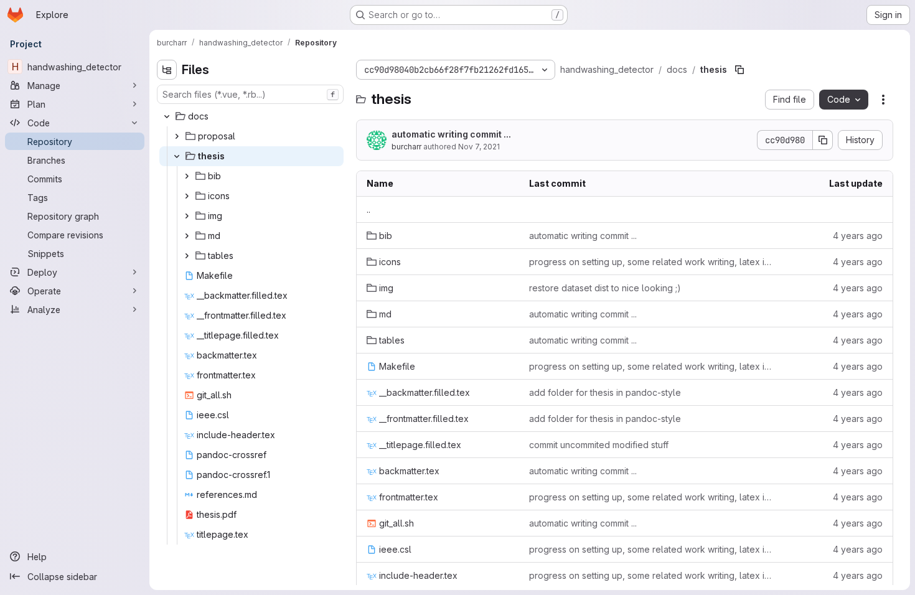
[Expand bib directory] (186, 176)
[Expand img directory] (186, 215)
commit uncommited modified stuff (599, 444)
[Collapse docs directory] (166, 116)
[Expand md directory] (186, 235)
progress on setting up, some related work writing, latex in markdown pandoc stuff (650, 261)
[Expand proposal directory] (176, 136)
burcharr (406, 146)
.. (368, 209)
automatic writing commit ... (451, 134)
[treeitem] (251, 116)
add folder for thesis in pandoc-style (605, 392)
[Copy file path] (739, 70)
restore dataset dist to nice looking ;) (605, 288)
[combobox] (250, 94)
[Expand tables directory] (186, 255)
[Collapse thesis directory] (176, 156)
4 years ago (858, 235)
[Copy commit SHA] (823, 140)
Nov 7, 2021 (479, 146)
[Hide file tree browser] (167, 70)
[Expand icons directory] (186, 196)
